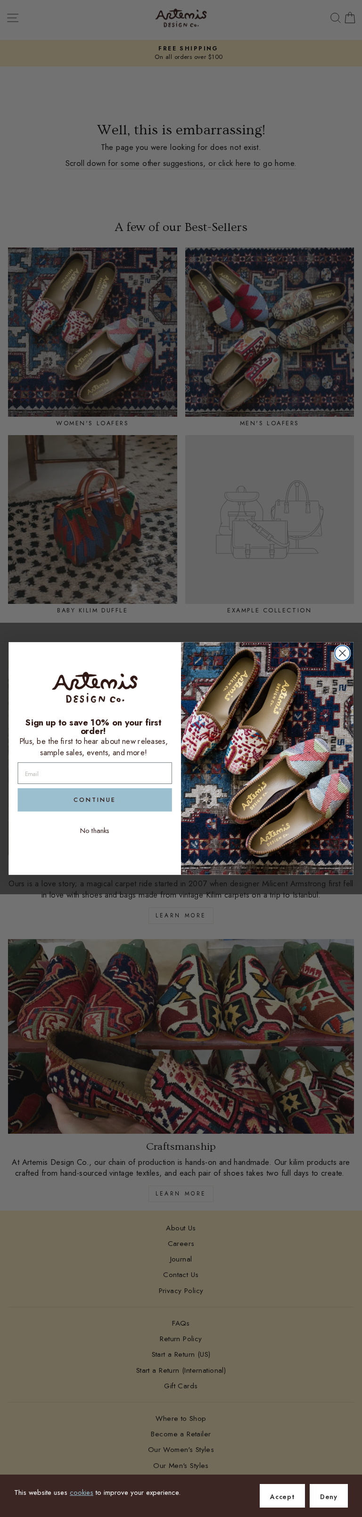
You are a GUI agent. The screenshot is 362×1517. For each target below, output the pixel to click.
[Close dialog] (342, 652)
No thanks (95, 831)
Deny (328, 1496)
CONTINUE (95, 800)
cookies (81, 1492)
